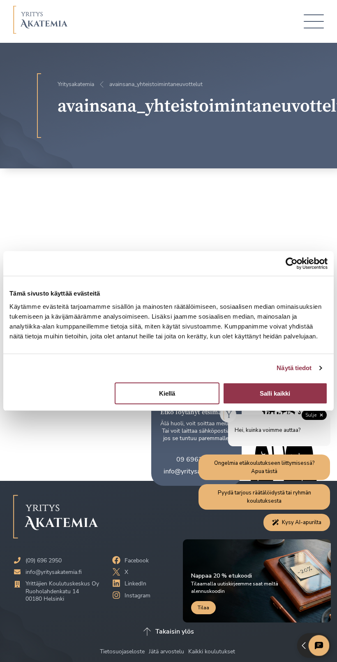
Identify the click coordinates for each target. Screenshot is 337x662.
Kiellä (167, 393)
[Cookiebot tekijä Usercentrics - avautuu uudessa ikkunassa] (292, 263)
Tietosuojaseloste (123, 651)
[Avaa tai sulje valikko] (314, 22)
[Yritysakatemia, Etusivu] (40, 21)
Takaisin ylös (174, 631)
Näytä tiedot (294, 367)
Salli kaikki (275, 393)
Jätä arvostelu (167, 651)
